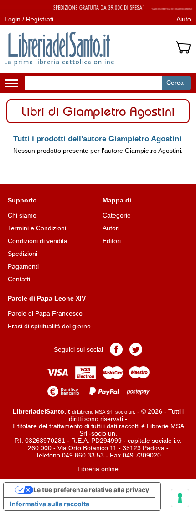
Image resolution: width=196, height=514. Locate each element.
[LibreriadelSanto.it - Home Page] (59, 49)
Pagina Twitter (135, 349)
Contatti (19, 279)
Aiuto (183, 19)
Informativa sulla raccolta (49, 504)
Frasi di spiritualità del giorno (49, 326)
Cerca (175, 82)
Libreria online (98, 468)
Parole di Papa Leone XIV (47, 298)
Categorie (117, 215)
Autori (111, 228)
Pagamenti (23, 266)
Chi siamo (22, 215)
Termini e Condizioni (37, 228)
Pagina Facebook (116, 349)
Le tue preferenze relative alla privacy (91, 489)
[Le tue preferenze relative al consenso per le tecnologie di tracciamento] (180, 498)
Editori (112, 240)
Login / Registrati (29, 19)
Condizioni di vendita (37, 240)
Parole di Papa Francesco (45, 313)
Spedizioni (22, 253)
